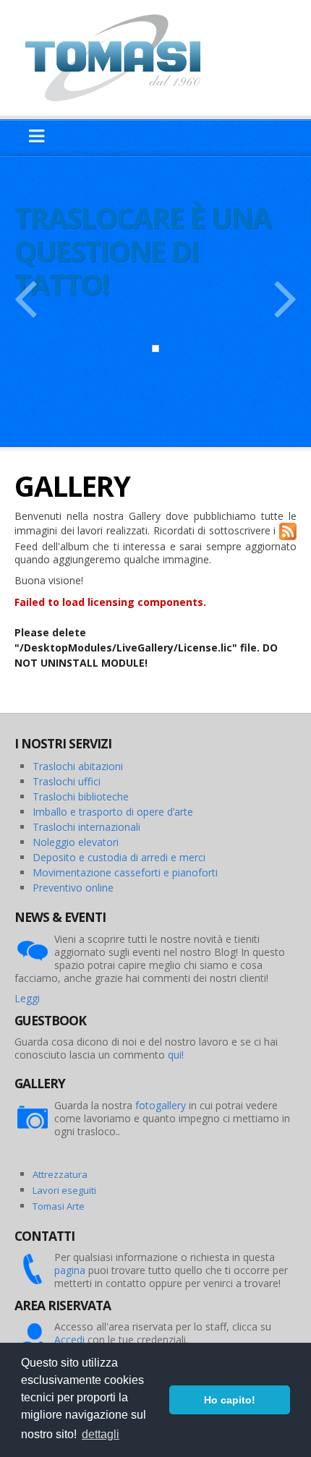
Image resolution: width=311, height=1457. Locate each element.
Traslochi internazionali (86, 827)
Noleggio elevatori (76, 842)
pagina (69, 1270)
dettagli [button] (100, 1434)
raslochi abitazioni (81, 766)
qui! (176, 1054)
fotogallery (160, 1105)
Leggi (27, 998)
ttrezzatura (63, 1174)
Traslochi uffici (67, 781)
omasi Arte (61, 1206)
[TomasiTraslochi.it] (120, 57)
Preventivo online (73, 887)
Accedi (69, 1339)
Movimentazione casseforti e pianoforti (125, 872)
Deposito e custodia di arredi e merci (119, 857)
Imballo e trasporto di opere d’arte (113, 812)
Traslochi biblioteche (81, 796)
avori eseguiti (66, 1190)
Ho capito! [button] (229, 1400)
